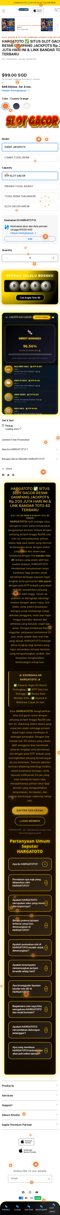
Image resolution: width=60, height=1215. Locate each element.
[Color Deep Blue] (16, 106)
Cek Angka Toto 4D (30, 297)
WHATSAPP (41, 1209)
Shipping (17, 79)
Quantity (7, 250)
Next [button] (57, 2)
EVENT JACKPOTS (15, 147)
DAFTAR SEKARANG (30, 810)
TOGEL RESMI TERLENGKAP (20, 196)
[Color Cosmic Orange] (5, 106)
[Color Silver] (26, 106)
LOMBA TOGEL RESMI (16, 157)
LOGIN (17, 1209)
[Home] (24, 9)
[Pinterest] (14, 476)
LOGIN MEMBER (30, 821)
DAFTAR (29, 1209)
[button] (3, 11)
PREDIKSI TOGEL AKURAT (18, 186)
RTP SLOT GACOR (15, 175)
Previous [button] (2, 2)
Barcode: (22, 59)
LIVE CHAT (52, 1210)
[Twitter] (9, 476)
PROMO (6, 1209)
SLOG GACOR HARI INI (16, 206)
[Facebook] (4, 476)
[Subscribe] (48, 1179)
